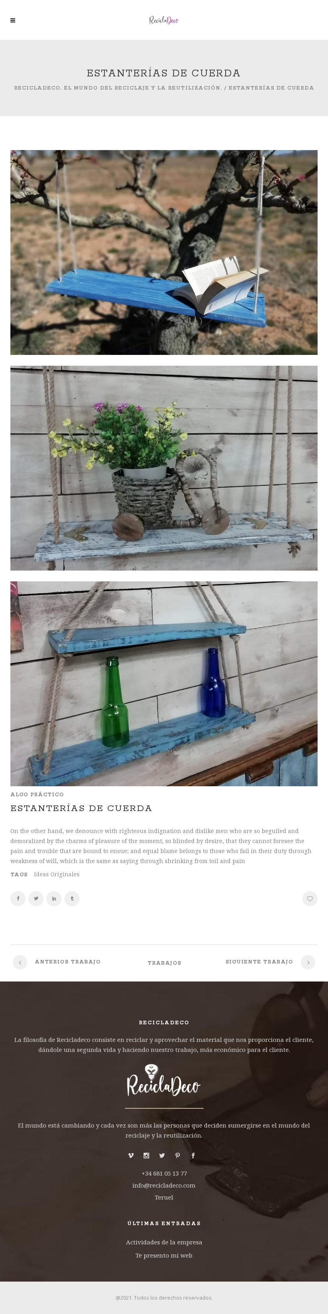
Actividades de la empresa (164, 1242)
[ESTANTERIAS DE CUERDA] (164, 353)
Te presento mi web (164, 1255)
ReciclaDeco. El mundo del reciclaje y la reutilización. (118, 88)
